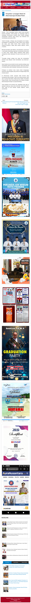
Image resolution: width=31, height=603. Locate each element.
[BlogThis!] (4, 96)
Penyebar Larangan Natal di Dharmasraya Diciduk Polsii (15, 14)
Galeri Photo (24, 562)
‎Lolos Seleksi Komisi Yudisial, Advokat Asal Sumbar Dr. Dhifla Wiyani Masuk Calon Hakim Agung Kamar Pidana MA (17, 523)
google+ (27, 2)
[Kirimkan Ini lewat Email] (2, 96)
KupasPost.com (9, 598)
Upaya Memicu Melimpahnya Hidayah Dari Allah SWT (17, 555)
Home (6, 7)
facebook (25, 2)
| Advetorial (26, 7)
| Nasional (12, 7)
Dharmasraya (7, 94)
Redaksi (15, 600)
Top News (7, 562)
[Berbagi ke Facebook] (6, 96)
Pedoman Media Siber (15, 599)
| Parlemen (19, 7)
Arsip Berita (15, 562)
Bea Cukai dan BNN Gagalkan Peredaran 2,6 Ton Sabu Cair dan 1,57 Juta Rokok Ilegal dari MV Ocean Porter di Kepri (18, 581)
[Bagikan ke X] (5, 96)
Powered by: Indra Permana (15, 601)
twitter (23, 2)
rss (29, 2)
